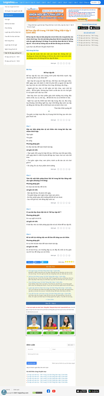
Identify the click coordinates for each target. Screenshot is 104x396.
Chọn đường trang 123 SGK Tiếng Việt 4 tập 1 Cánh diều (45, 282)
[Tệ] (61, 63)
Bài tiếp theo (50, 267)
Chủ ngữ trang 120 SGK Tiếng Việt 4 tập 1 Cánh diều (44, 271)
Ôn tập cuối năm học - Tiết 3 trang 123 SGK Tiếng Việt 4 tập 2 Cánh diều (47, 382)
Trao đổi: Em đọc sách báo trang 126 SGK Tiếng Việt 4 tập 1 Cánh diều (49, 294)
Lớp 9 (38, 2)
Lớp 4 (65, 2)
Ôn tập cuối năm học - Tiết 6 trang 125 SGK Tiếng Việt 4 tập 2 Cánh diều (47, 376)
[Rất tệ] (58, 63)
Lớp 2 (76, 2)
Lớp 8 (44, 2)
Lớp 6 (54, 2)
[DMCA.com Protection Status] (37, 393)
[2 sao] (68, 262)
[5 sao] (74, 262)
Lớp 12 (22, 2)
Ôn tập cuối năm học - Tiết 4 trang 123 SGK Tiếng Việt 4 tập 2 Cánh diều (47, 380)
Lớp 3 (70, 2)
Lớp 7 (49, 2)
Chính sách (16, 390)
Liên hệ (8, 390)
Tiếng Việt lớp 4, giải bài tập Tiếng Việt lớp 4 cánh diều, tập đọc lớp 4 (48, 25)
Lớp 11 (27, 2)
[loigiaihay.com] (10, 3)
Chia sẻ (38, 262)
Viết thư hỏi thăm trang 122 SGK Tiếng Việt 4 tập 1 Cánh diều (46, 276)
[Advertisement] (89, 72)
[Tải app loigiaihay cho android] (83, 27)
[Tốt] (66, 63)
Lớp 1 (81, 2)
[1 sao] (66, 262)
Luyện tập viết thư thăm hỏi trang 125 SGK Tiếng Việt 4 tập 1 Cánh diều (50, 288)
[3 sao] (70, 262)
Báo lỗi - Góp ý (51, 303)
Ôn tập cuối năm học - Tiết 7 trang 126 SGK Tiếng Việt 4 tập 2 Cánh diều (47, 374)
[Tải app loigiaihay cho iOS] (94, 27)
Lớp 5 (60, 2)
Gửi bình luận (31, 363)
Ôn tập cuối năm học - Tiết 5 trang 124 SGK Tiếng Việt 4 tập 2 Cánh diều (47, 378)
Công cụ (86, 2)
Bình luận (30, 262)
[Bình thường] (64, 63)
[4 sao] (72, 262)
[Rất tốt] (69, 63)
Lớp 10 (33, 2)
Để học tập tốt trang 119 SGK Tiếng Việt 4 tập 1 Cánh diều (48, 31)
